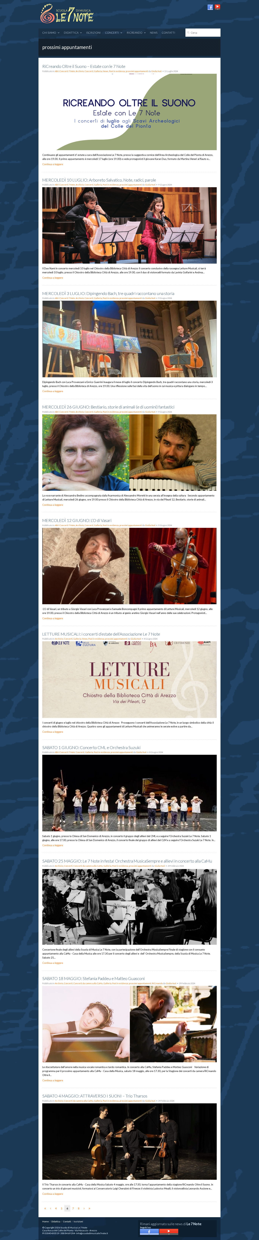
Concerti (89, 71)
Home (45, 1221)
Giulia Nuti (156, 71)
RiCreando (157, 983)
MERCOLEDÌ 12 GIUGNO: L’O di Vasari (76, 520)
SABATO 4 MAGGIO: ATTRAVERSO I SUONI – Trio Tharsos (94, 1095)
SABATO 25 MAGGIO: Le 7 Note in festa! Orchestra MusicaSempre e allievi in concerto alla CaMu (127, 860)
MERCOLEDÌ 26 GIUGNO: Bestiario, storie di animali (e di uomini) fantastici (108, 406)
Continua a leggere (52, 164)
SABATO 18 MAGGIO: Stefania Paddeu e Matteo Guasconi (93, 978)
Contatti (168, 32)
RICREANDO (134, 32)
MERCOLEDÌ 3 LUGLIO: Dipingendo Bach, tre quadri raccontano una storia (108, 293)
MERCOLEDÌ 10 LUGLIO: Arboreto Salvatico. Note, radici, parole (99, 179)
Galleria (98, 71)
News (153, 32)
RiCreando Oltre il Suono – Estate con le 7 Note (83, 66)
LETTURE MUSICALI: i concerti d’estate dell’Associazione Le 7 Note (101, 634)
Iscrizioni (93, 32)
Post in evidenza (117, 71)
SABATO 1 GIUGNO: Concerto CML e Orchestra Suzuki (91, 747)
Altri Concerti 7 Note (65, 71)
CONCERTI (112, 32)
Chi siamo (49, 32)
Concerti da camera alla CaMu (88, 866)
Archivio (80, 71)
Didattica (71, 32)
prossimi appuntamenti (137, 71)
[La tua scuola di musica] (66, 14)
